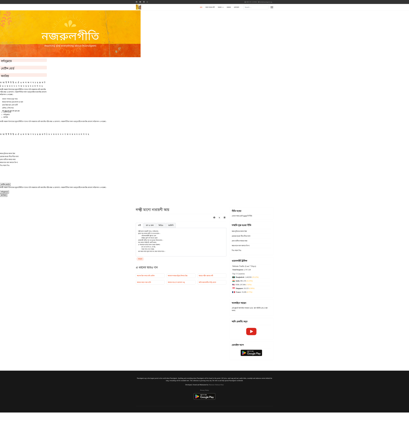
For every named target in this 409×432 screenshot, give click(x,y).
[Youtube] (140, 2)
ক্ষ (28, 82)
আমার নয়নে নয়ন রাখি (144, 282)
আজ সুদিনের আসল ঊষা (7, 153)
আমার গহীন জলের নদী (206, 276)
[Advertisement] (52, 422)
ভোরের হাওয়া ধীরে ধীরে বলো (9, 156)
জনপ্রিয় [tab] (5, 117)
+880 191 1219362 (251, 2)
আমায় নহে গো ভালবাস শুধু (176, 282)
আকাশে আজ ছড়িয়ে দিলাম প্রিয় (177, 276)
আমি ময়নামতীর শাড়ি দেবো (207, 282)
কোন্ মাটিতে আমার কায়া (8, 159)
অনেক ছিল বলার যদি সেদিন (146, 276)
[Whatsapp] (147, 2)
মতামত (229, 7)
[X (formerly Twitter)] (219, 217)
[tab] (139, 225)
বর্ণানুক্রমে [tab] (6, 114)
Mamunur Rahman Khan (216, 385)
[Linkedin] (144, 2)
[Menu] (272, 7)
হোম (201, 7)
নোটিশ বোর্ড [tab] (7, 112)
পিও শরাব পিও (4, 165)
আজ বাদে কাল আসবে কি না (9, 162)
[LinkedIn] (224, 217)
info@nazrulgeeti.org (266, 2)
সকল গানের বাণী (210, 7)
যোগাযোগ (236, 7)
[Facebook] (136, 2)
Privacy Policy (204, 390)
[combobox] (255, 7)
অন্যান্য (220, 7)
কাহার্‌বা (140, 259)
